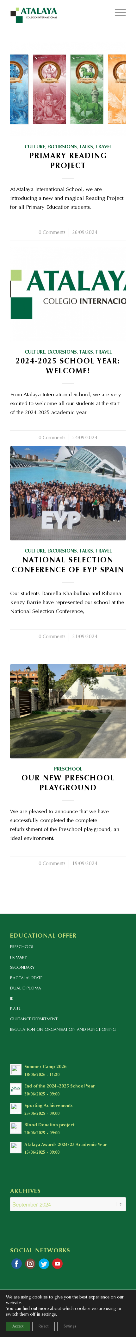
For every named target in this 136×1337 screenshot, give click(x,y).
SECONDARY (22, 968)
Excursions (62, 147)
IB (12, 998)
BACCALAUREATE (26, 978)
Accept (17, 1326)
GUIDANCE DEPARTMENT (34, 1019)
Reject (43, 1326)
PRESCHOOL (22, 947)
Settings (70, 1326)
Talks (86, 147)
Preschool (68, 769)
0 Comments (52, 232)
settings (48, 1314)
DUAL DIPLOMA (25, 988)
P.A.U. (16, 1009)
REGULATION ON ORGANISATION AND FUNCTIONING (63, 1030)
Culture (35, 147)
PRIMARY (18, 957)
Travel (103, 147)
